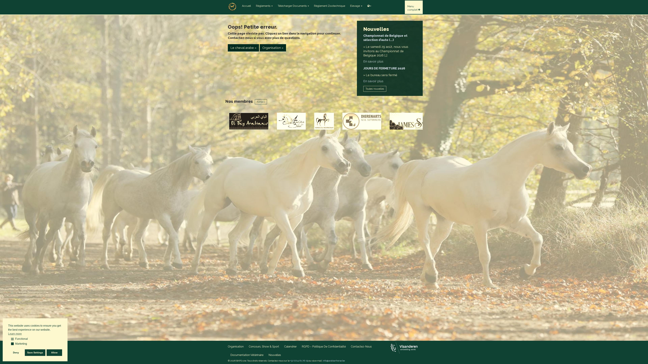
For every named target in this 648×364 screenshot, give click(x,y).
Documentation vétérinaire (246, 355)
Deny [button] (16, 352)
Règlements (263, 5)
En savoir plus (373, 61)
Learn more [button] (15, 333)
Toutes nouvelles (375, 88)
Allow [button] (54, 352)
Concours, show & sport (264, 346)
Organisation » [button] (272, 48)
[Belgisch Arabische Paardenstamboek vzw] (232, 4)
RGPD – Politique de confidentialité (324, 346)
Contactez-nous (361, 346)
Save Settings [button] (35, 352)
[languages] (369, 5)
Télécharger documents (292, 5)
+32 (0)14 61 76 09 (299, 360)
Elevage (355, 5)
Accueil (246, 5)
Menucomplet (412, 8)
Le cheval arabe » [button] (243, 48)
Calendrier (290, 346)
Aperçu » (261, 102)
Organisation (236, 346)
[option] (259, 121)
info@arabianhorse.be (334, 360)
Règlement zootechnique (329, 5)
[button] (11, 339)
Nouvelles (274, 355)
